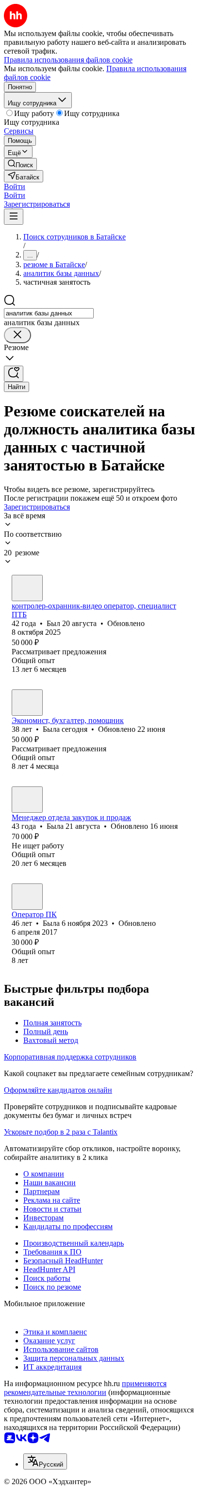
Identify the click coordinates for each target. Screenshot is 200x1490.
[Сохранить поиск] (13, 374)
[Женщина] (27, 702)
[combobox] (49, 313)
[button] (14, 186)
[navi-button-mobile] (13, 217)
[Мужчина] (27, 588)
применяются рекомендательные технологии (85, 1387)
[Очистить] (17, 335)
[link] (20, 164)
